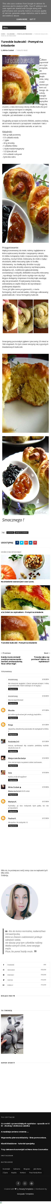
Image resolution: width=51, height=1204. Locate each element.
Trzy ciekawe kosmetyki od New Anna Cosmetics (24, 1149)
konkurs (23, 1173)
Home (3, 34)
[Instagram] (24, 1183)
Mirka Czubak (13, 787)
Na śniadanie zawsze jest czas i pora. (17, 582)
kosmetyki (6, 1169)
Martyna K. (12, 802)
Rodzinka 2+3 (13, 742)
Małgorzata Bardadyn (17, 758)
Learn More (21, 19)
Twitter (26, 980)
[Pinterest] (31, 1183)
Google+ (26, 985)
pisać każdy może (35, 1173)
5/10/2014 (45, 679)
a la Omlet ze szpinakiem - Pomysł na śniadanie (22, 612)
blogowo (27, 1169)
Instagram (26, 970)
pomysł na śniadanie (24, 34)
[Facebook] (18, 1183)
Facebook (26, 965)
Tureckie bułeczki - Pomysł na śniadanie (19, 643)
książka (13, 1173)
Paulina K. (12, 818)
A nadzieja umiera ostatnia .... (15, 1132)
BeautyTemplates (26, 1189)
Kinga (10, 725)
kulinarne (11, 34)
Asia (10, 773)
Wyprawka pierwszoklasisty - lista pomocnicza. (23, 1137)
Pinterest (26, 975)
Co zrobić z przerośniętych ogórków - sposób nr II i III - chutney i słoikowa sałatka (25, 1124)
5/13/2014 (45, 772)
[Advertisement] (22, 1090)
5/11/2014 (45, 710)
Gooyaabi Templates (25, 1194)
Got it (33, 19)
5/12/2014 (45, 758)
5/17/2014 (45, 801)
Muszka (11, 710)
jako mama (37, 1169)
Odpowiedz (13, 689)
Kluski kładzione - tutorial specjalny (18, 1143)
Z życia (5, 1173)
